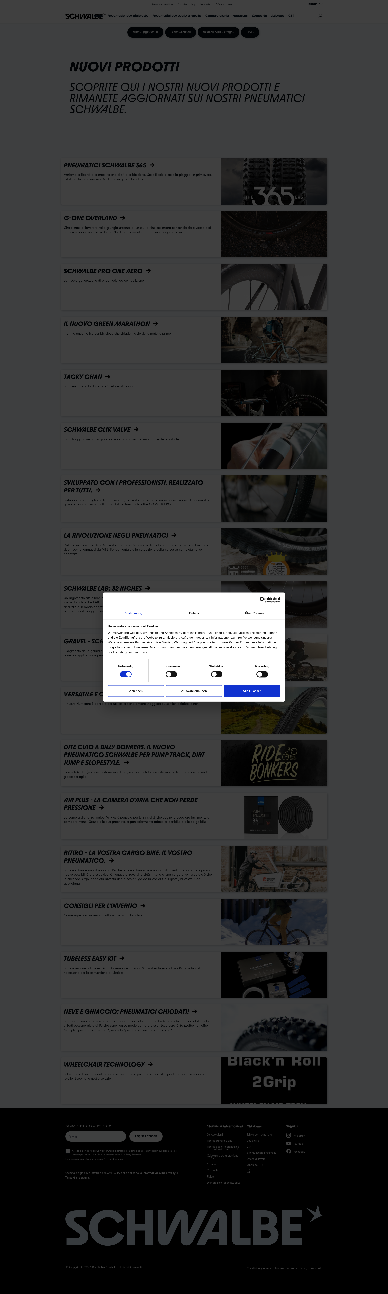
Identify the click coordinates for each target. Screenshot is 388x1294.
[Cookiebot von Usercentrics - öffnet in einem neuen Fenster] (262, 600)
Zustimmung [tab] (133, 613)
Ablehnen (136, 691)
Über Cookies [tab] (254, 613)
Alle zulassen (252, 691)
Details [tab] (194, 613)
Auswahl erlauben (194, 691)
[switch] (171, 674)
